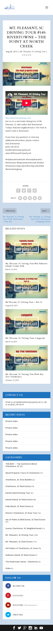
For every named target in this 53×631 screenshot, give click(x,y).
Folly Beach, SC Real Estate (18, 506)
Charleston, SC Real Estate (18, 486)
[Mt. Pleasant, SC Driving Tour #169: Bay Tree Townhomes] (26, 358)
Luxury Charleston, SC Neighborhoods (23, 528)
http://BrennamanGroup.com (18, 118)
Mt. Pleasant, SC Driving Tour (33, 51)
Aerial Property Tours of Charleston (22, 473)
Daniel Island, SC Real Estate (18, 499)
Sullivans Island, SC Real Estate (20, 555)
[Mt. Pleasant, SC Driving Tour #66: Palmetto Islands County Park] (26, 247)
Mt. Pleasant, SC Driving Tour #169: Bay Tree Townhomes (24, 375)
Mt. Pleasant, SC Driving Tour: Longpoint (25, 338)
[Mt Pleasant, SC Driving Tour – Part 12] (26, 285)
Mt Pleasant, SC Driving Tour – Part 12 (23, 302)
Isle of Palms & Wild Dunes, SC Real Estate (25, 519)
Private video (11, 421)
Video (8, 568)
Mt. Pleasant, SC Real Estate (18, 541)
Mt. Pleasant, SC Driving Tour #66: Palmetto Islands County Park (26, 264)
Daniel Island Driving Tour (17, 493)
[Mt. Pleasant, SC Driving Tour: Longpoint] (26, 321)
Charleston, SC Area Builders (18, 479)
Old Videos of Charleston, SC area (21, 548)
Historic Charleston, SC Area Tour (21, 513)
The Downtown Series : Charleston (21, 561)
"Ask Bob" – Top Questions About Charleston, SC (21, 464)
